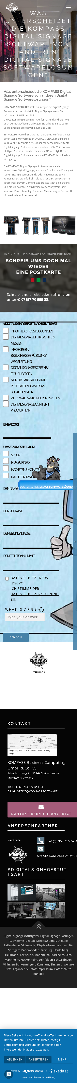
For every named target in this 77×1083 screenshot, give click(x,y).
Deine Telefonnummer (19, 555)
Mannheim (42, 955)
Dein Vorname (13, 511)
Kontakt (38, 974)
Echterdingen (63, 959)
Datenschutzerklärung (44, 1077)
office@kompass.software (37, 791)
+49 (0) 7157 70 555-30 (62, 841)
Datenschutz (62, 969)
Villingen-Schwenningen (19, 964)
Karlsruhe (26, 955)
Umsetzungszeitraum (19, 446)
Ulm (68, 955)
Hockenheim (29, 959)
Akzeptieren (39, 1059)
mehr (62, 1059)
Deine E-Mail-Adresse (16, 533)
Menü (68, 7)
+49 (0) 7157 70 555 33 (28, 787)
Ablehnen (15, 1059)
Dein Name (10, 488)
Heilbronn (11, 955)
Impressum (45, 969)
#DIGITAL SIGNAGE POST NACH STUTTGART (30, 323)
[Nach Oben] (39, 926)
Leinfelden (46, 959)
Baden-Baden (30, 950)
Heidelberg (61, 950)
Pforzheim (57, 955)
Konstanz (43, 964)
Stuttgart (14, 950)
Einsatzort (11, 424)
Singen (55, 964)
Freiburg (46, 950)
